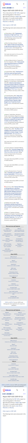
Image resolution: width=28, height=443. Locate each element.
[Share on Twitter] (6, 7)
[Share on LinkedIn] (10, 7)
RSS (20, 19)
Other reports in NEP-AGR (9, 25)
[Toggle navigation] (17, 4)
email (16, 19)
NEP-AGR (16, 13)
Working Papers (8, 74)
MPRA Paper (14, 89)
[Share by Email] (12, 7)
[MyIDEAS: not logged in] (24, 7)
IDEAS (6, 302)
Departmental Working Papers (11, 152)
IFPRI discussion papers (13, 65)
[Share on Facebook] (7, 7)
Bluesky (12, 21)
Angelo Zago (18, 16)
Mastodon (5, 21)
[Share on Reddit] (9, 7)
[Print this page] (13, 7)
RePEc (11, 302)
